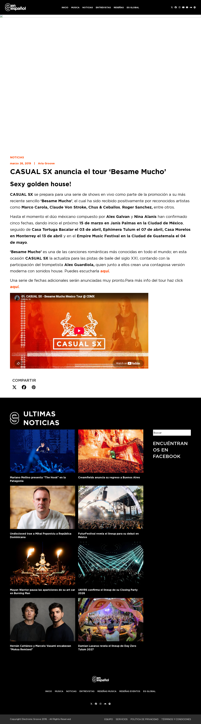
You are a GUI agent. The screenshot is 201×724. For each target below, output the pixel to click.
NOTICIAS (71, 691)
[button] (14, 387)
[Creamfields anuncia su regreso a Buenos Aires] (110, 450)
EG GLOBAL (149, 691)
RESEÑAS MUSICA (106, 691)
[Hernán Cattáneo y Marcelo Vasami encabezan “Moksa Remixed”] (42, 619)
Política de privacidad (144, 719)
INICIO (48, 691)
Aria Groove (46, 163)
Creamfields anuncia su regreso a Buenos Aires (109, 477)
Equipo (108, 719)
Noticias (17, 157)
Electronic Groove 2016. (34, 719)
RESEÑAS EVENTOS (129, 691)
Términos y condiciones (176, 719)
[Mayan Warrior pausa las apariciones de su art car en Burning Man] (42, 562)
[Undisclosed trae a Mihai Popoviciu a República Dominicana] (42, 506)
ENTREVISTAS (86, 691)
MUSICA (59, 691)
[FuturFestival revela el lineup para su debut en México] (110, 506)
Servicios (122, 719)
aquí (104, 271)
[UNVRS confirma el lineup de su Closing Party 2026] (110, 562)
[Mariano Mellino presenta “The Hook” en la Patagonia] (42, 450)
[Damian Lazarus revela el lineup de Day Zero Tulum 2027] (110, 619)
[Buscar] (186, 433)
